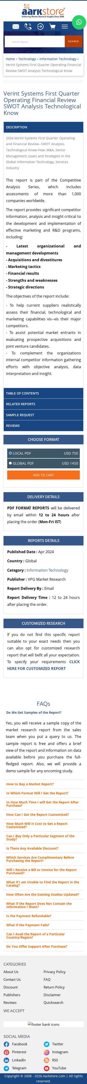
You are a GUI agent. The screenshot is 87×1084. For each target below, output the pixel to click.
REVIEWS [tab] (13, 425)
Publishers (11, 994)
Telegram (18, 1068)
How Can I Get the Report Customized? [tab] (37, 814)
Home (10, 59)
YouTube (58, 1068)
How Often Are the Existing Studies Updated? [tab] (42, 894)
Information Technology (57, 59)
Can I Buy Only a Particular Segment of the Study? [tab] (40, 837)
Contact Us (12, 979)
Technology (27, 59)
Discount (10, 987)
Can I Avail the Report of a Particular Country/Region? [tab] (35, 936)
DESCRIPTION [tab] (16, 127)
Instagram (59, 1052)
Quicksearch (53, 1002)
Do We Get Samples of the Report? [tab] (33, 712)
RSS (54, 1060)
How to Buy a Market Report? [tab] (30, 784)
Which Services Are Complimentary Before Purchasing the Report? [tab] (40, 859)
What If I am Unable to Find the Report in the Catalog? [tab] (42, 884)
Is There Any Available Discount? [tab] (32, 848)
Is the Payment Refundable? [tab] (28, 916)
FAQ (47, 979)
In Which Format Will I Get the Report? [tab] (37, 793)
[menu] (40, 26)
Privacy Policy (55, 971)
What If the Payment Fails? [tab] (27, 925)
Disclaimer (52, 994)
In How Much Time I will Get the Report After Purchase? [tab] (42, 804)
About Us (10, 971)
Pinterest (18, 1052)
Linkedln (18, 1060)
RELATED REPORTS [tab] (20, 404)
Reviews (9, 1002)
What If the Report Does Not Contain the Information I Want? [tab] (39, 905)
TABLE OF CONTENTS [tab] (22, 393)
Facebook (18, 1044)
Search (73, 41)
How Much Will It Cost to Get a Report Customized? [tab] (37, 825)
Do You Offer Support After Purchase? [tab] (36, 946)
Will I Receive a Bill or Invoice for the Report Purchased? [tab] (41, 871)
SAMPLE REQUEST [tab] (20, 415)
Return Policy (54, 987)
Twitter (56, 1044)
